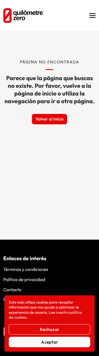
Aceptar (49, 342)
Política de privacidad (24, 279)
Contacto (12, 290)
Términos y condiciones (25, 269)
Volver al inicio (49, 119)
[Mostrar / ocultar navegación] (92, 15)
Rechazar (49, 329)
